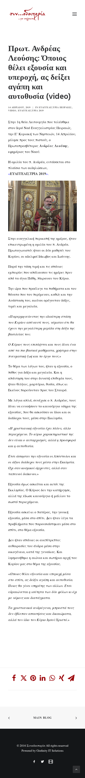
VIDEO (12, 110)
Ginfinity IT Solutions (49, 750)
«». (28, 173)
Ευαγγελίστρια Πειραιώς (55, 107)
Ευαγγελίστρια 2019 (31, 110)
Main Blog (42, 718)
